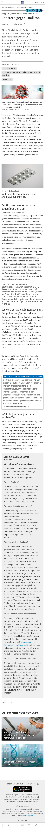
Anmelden (39, 2)
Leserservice (23, 795)
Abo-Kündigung (32, 797)
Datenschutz (33, 795)
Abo (15, 801)
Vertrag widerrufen (25, 801)
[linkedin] (22, 825)
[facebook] (3, 825)
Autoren (35, 801)
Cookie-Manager (12, 795)
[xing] (15, 825)
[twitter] (9, 825)
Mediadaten (25, 799)
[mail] (29, 825)
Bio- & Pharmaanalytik (9, 7)
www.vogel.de (28, 816)
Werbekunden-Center (12, 799)
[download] (36, 825)
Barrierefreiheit (11, 797)
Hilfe (24, 797)
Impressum (34, 799)
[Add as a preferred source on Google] (22, 789)
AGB (20, 797)
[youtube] (31, 783)
